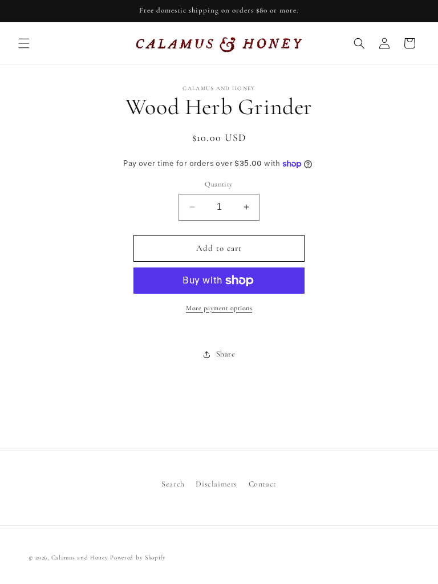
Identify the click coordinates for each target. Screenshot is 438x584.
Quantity (219, 184)
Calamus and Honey (79, 557)
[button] (23, 43)
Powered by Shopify (138, 557)
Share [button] (226, 354)
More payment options (219, 308)
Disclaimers (216, 484)
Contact (263, 484)
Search (173, 484)
